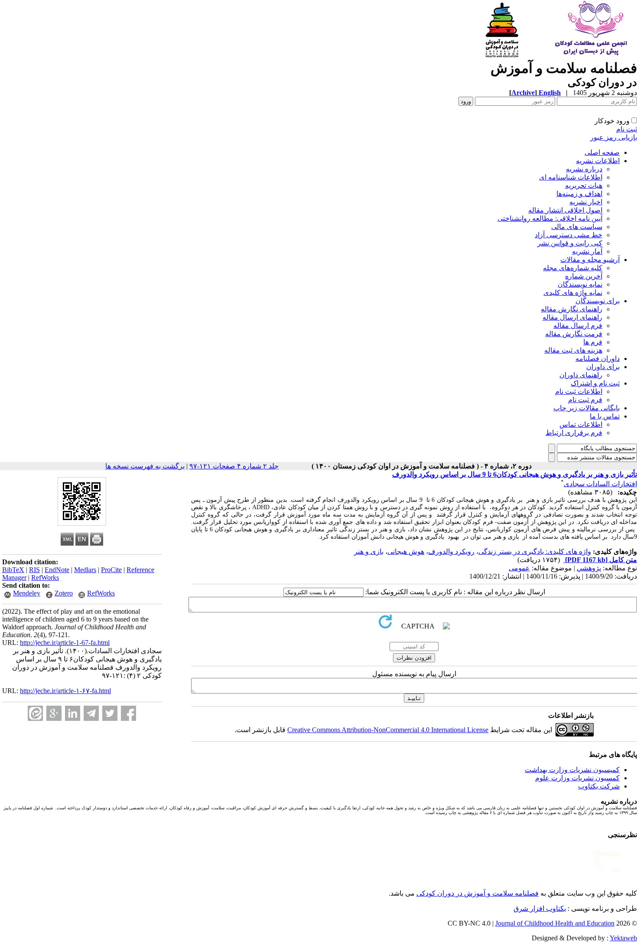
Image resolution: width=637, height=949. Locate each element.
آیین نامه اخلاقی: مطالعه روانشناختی (549, 218)
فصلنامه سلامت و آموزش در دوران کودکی (477, 893)
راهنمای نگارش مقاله (571, 309)
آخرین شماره (583, 276)
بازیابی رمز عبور (613, 137)
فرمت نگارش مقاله (573, 333)
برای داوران (603, 366)
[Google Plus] (54, 713)
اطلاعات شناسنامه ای (570, 177)
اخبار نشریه (585, 202)
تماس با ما (605, 416)
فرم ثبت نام (585, 399)
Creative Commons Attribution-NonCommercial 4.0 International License (387, 729)
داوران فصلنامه (597, 358)
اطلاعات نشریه (598, 160)
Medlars (85, 569)
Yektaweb (623, 938)
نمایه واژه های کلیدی (572, 292)
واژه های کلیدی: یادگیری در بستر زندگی (534, 551)
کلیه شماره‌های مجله (572, 268)
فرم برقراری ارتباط (574, 432)
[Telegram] (91, 713)
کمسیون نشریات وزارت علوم (577, 778)
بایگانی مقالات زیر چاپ (586, 408)
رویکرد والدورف (451, 551)
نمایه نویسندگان (580, 284)
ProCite (111, 569)
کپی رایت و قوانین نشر (569, 243)
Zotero (64, 593)
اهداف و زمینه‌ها (579, 193)
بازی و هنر (369, 551)
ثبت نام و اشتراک (595, 383)
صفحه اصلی (602, 152)
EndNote (57, 569)
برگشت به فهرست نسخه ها (145, 466)
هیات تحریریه (583, 185)
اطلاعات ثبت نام (578, 391)
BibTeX (13, 569)
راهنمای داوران (580, 375)
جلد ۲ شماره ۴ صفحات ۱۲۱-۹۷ (234, 466)
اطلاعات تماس (580, 424)
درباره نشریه (584, 169)
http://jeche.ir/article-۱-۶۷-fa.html (65, 690)
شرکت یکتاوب (599, 786)
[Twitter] (109, 713)
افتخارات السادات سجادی (600, 484)
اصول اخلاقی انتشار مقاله (565, 210)
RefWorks (45, 577)
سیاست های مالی (576, 226)
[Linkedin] (72, 713)
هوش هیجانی (405, 551)
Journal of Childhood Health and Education (554, 923)
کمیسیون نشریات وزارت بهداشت (572, 769)
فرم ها (592, 342)
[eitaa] (35, 713)
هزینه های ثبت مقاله (573, 350)
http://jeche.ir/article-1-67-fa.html (65, 642)
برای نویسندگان (597, 300)
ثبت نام (626, 129)
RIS (34, 569)
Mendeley (26, 593)
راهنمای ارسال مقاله (572, 317)
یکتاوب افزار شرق (540, 908)
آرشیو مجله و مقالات (590, 259)
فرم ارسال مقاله (577, 325)
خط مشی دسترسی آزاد (568, 235)
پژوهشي (589, 568)
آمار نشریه (587, 251)
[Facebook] (128, 713)
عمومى (519, 568)
